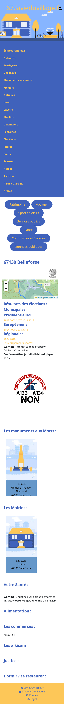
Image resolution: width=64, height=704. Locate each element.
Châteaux (10, 73)
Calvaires (9, 58)
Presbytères (11, 65)
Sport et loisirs (28, 213)
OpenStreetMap (51, 297)
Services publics (28, 221)
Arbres (8, 191)
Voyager (42, 204)
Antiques (9, 95)
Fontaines (10, 132)
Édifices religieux (14, 50)
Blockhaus (10, 139)
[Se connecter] (60, 7)
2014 (25, 330)
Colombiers (11, 124)
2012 (25, 320)
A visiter (9, 176)
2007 (19, 320)
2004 (19, 330)
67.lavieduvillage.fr (34, 7)
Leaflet (40, 297)
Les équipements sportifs (19, 343)
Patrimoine (17, 204)
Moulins (9, 117)
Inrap (7, 102)
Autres (8, 168)
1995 (6, 320)
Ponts (7, 154)
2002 (13, 320)
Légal (33, 699)
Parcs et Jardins (13, 183)
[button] (6, 283)
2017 (31, 320)
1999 (13, 330)
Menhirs (9, 87)
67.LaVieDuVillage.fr (33, 691)
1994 (7, 330)
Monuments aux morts (18, 80)
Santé (29, 230)
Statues (9, 161)
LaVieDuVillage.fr (33, 687)
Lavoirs (8, 109)
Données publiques (29, 247)
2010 (13, 339)
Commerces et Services (29, 238)
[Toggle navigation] (4, 45)
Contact (33, 695)
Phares (8, 146)
